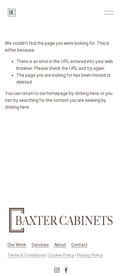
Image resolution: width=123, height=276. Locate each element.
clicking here (87, 93)
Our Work (16, 244)
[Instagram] (57, 270)
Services (40, 244)
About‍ (60, 244)
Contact (79, 244)
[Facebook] (66, 270)
